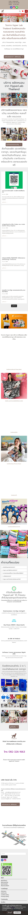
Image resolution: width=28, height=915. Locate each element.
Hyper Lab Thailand (12, 797)
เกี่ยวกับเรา (3, 891)
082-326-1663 (16, 2)
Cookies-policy (5, 895)
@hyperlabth (15, 1)
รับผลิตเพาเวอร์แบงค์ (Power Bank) (14, 369)
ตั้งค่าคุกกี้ (10, 912)
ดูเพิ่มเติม (4, 202)
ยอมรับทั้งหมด (17, 912)
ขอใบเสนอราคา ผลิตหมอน (13, 57)
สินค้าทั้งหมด (4, 880)
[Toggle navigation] (26, 11)
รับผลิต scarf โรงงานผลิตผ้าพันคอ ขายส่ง (14, 401)
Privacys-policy (5, 896)
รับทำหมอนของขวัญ (13, 144)
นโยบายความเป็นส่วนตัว (16, 908)
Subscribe (4, 857)
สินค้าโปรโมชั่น (4, 884)
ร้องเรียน (3, 902)
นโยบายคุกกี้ (4, 909)
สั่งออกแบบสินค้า (5, 886)
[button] (19, 11)
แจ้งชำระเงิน (4, 893)
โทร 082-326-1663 (14, 752)
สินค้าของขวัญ (4, 882)
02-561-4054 (16, 4)
